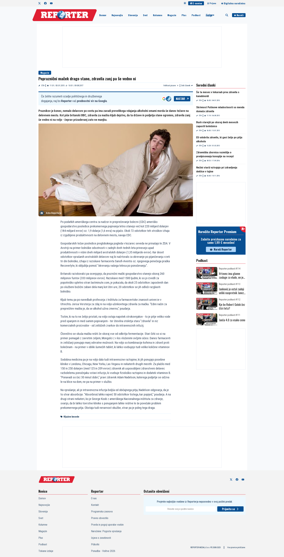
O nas (94, 498)
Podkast (196, 15)
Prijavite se (228, 509)
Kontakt (95, 504)
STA (42, 85)
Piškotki (95, 544)
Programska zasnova (102, 511)
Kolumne (157, 15)
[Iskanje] (226, 15)
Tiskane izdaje (210, 15)
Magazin (171, 15)
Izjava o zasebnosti (101, 537)
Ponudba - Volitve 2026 (103, 551)
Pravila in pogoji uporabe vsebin (107, 524)
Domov (102, 15)
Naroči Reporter (223, 249)
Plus (184, 15)
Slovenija (133, 15)
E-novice (197, 3)
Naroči (240, 15)
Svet (145, 15)
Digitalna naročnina (234, 3)
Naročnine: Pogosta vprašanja (106, 531)
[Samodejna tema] (185, 3)
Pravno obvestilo (99, 518)
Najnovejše (117, 15)
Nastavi (180, 99)
